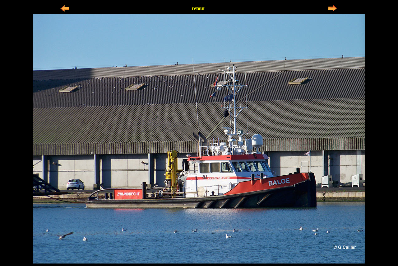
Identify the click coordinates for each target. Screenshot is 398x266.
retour (198, 8)
